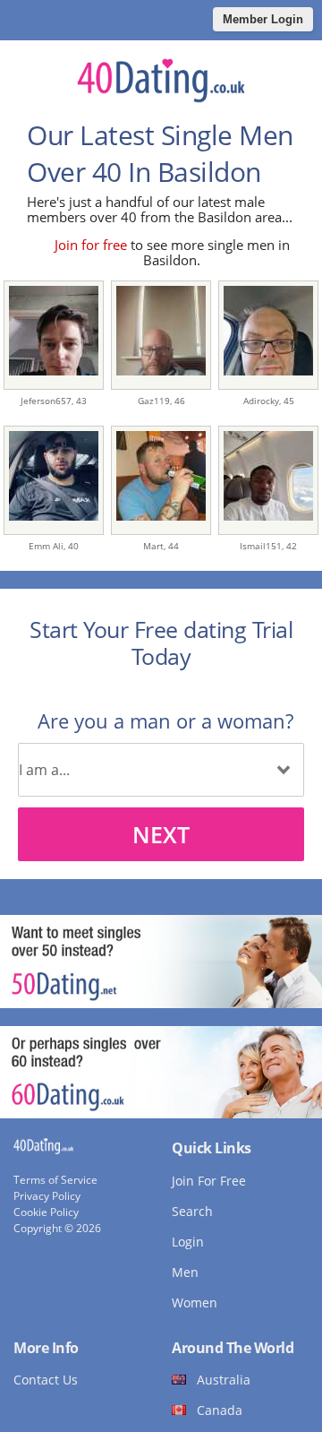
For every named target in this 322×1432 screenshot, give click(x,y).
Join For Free (209, 1180)
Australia (223, 1379)
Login (188, 1241)
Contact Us (45, 1379)
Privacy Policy (46, 1195)
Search (192, 1211)
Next (161, 834)
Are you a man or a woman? (165, 720)
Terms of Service (55, 1179)
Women (194, 1302)
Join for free (91, 245)
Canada (219, 1410)
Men (185, 1272)
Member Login (263, 19)
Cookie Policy (46, 1212)
